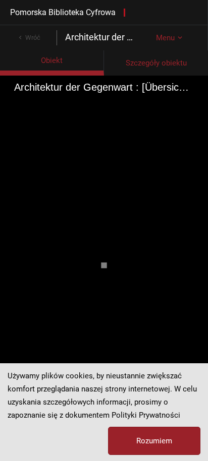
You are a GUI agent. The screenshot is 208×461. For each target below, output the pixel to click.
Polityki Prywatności (146, 415)
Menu (165, 37)
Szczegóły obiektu (156, 63)
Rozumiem (154, 440)
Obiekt (52, 60)
